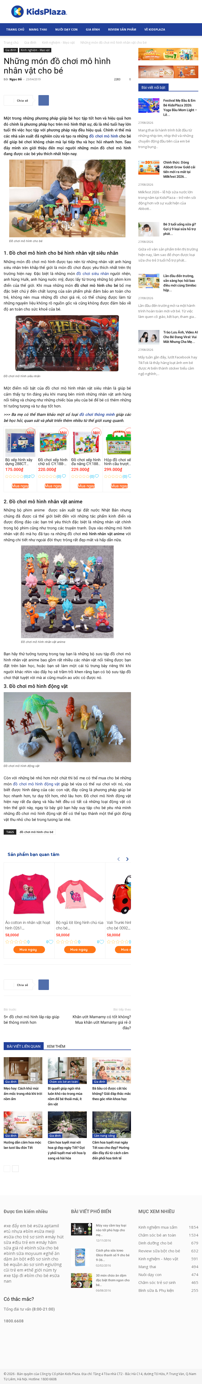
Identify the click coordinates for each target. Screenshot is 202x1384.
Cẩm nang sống (104, 1135)
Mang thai (38, 29)
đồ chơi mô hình (103, 136)
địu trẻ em (25, 1242)
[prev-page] (7, 1168)
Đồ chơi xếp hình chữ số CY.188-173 (52, 463)
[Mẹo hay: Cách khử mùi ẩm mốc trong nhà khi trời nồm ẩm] (23, 1070)
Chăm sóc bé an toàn (63, 1081)
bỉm (29, 1231)
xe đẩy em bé (19, 1226)
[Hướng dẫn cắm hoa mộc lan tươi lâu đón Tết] (23, 1124)
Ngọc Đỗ (15, 79)
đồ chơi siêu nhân (92, 273)
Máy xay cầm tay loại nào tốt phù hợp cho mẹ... (111, 1230)
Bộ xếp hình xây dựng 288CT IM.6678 (18, 463)
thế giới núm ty (42, 1270)
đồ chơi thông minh (96, 414)
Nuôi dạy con (66, 29)
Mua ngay (20, 486)
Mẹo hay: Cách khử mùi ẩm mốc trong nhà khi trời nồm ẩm (23, 1093)
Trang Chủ (15, 29)
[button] (192, 29)
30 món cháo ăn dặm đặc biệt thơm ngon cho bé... (113, 1280)
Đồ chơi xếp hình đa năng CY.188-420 (85, 463)
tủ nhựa (14, 1231)
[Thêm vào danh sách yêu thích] (32, 477)
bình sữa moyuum (24, 1253)
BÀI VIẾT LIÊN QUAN (24, 1046)
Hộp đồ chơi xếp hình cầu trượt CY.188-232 (118, 463)
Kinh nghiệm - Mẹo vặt (58, 42)
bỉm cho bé (37, 1275)
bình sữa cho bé (43, 1248)
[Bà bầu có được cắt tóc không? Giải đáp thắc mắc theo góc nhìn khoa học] (111, 1070)
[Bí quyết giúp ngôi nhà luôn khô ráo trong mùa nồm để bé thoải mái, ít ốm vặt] (67, 1070)
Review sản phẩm (122, 29)
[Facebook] (43, 100)
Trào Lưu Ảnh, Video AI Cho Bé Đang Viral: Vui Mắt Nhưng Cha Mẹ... (180, 337)
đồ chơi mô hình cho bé (36, 832)
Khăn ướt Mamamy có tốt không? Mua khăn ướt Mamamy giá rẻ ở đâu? (102, 1022)
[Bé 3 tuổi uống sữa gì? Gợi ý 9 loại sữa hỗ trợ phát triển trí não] (148, 229)
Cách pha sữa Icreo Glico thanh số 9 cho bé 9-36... (112, 1255)
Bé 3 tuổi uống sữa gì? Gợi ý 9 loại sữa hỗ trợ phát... (179, 229)
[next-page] (15, 1168)
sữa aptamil (47, 1226)
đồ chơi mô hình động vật (36, 784)
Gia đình (93, 29)
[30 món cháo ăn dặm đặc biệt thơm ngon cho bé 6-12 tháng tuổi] (81, 1280)
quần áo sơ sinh (28, 1264)
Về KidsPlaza (154, 29)
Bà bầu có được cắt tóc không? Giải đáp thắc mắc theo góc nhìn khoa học (111, 1093)
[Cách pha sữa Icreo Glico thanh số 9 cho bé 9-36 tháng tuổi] (81, 1257)
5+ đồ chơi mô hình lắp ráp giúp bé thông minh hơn (31, 1019)
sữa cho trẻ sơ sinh (25, 1237)
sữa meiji (45, 1231)
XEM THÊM (56, 1046)
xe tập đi (14, 1275)
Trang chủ (11, 42)
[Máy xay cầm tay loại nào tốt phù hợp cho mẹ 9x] (81, 1229)
